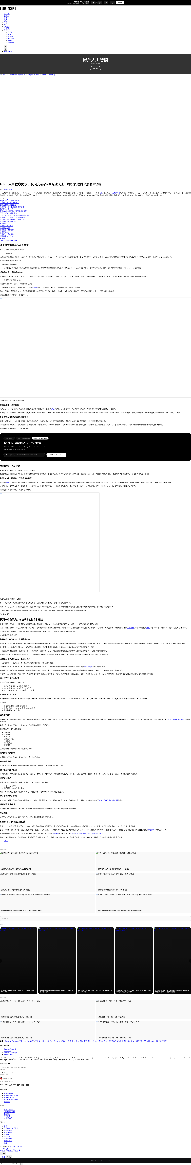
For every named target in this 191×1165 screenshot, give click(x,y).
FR (88, 1160)
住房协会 (49, 1041)
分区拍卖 (57, 1041)
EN (85, 1160)
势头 (77, 1041)
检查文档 (7, 1102)
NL (95, 1160)
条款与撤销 (8, 1139)
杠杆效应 (127, 1041)
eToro (53, 409)
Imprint (19, 1146)
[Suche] (5, 49)
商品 (101, 833)
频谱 (165, 1041)
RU (102, 1160)
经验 (8, 482)
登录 (5, 1126)
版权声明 (7, 1134)
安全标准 (7, 1116)
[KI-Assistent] (5, 44)
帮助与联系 (8, 1141)
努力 (73, 1041)
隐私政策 (7, 1136)
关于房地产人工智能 (11, 1128)
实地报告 (91, 1041)
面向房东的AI (9, 1097)
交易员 (37, 1041)
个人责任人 (30, 1041)
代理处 (6, 189)
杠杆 (100, 193)
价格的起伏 (88, 667)
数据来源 (7, 1114)
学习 (85, 1041)
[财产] (8, 10)
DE (82, 1160)
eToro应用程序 (115, 193)
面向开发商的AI (9, 1093)
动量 (69, 1041)
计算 (157, 1041)
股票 (71, 833)
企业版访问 (8, 1118)
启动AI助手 (8, 1130)
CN (109, 1160)
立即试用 (95, 68)
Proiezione (15, 1041)
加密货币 (130, 628)
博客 (5, 1143)
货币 (88, 833)
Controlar (8, 1041)
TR (105, 1160)
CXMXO (13, 1146)
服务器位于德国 (9, 1110)
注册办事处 (139, 1041)
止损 (132, 1041)
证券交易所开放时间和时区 (108, 800)
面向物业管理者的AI (11, 1095)
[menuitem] (97, 14)
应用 (96, 1041)
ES (92, 1160)
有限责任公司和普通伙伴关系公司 (111, 1041)
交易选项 (56, 833)
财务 (10, 189)
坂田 (81, 1041)
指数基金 (82, 833)
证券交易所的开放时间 (176, 719)
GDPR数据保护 (9, 1112)
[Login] (5, 46)
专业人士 (22, 1041)
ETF (76, 833)
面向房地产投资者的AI (12, 1100)
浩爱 (145, 1041)
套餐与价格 (8, 1132)
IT (98, 1160)
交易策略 (35, 287)
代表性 (43, 1041)
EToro (6, 841)
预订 (161, 1041)
